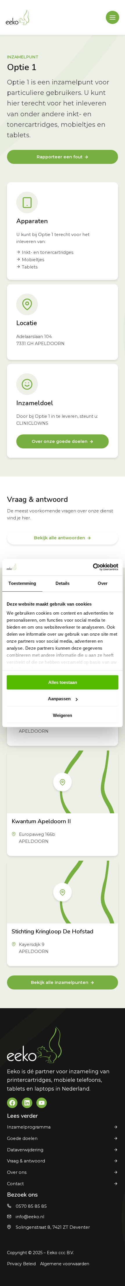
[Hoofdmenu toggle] (112, 17)
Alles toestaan (62, 682)
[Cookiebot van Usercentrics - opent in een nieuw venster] (92, 567)
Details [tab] (63, 583)
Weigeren (62, 715)
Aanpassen (59, 698)
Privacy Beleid (21, 1263)
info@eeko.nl (30, 1216)
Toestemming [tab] (22, 583)
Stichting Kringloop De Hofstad (52, 931)
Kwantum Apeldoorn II (41, 821)
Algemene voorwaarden (64, 1263)
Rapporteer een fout (60, 157)
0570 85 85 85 (31, 1206)
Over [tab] (103, 583)
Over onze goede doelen (60, 441)
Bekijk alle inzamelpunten (59, 982)
